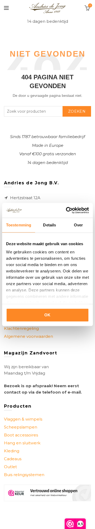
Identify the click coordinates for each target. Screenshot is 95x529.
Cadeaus (12, 458)
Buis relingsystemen (24, 474)
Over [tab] (78, 225)
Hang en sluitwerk (22, 442)
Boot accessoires (21, 434)
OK (47, 315)
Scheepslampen (20, 427)
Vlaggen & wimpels (23, 419)
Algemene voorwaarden (28, 336)
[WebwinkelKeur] (47, 493)
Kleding (11, 450)
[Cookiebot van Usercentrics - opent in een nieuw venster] (67, 210)
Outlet (10, 466)
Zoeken (77, 111)
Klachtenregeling (21, 328)
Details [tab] (49, 225)
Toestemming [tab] (18, 225)
